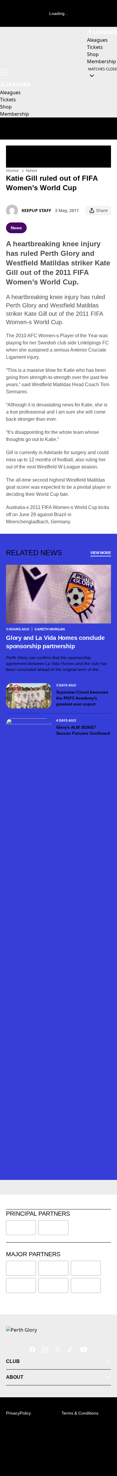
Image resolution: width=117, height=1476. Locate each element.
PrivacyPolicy (18, 1413)
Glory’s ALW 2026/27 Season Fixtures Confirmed (83, 730)
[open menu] (4, 72)
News (31, 170)
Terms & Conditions (80, 1413)
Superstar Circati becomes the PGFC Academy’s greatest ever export (82, 698)
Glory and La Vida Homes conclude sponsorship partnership (55, 642)
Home (12, 170)
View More (100, 553)
